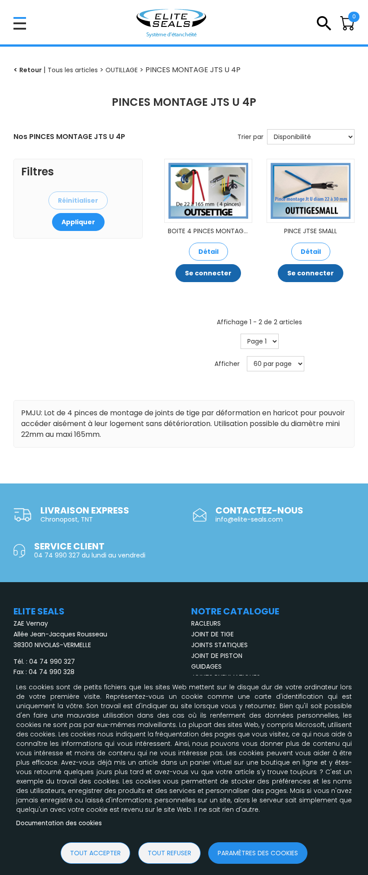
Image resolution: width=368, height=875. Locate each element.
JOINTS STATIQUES (219, 644)
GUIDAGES (206, 666)
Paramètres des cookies (258, 853)
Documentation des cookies (59, 823)
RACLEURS (206, 623)
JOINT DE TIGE (212, 634)
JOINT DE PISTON (216, 655)
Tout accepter (95, 853)
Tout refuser (169, 853)
